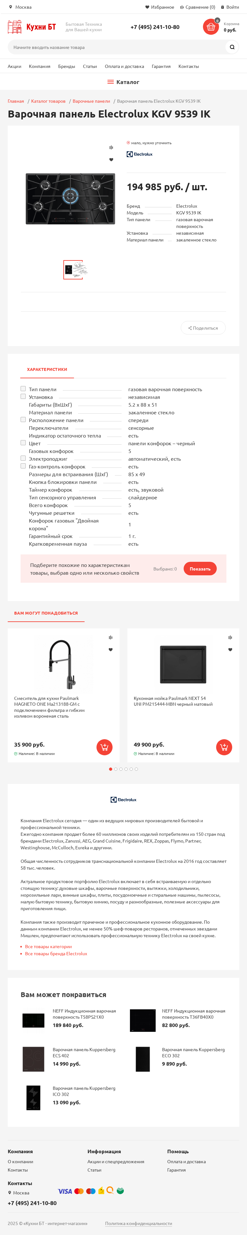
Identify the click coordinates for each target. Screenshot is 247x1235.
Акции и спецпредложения (115, 1161)
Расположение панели (56, 420)
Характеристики (47, 369)
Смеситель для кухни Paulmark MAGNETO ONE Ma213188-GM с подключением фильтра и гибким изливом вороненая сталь (49, 707)
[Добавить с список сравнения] (110, 637)
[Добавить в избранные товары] (110, 649)
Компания (39, 66)
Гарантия (161, 66)
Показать (200, 568)
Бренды (66, 66)
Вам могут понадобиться (46, 613)
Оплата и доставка (124, 66)
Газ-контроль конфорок (57, 466)
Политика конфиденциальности (138, 1223)
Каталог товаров (48, 101)
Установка (41, 396)
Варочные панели (91, 101)
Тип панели (43, 389)
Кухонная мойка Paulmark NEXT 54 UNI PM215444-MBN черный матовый (173, 701)
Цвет (35, 443)
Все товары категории (48, 946)
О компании (20, 1161)
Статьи (90, 66)
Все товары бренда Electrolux (56, 953)
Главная (16, 101)
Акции (14, 66)
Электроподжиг (48, 458)
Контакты (188, 66)
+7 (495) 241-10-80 (155, 26)
